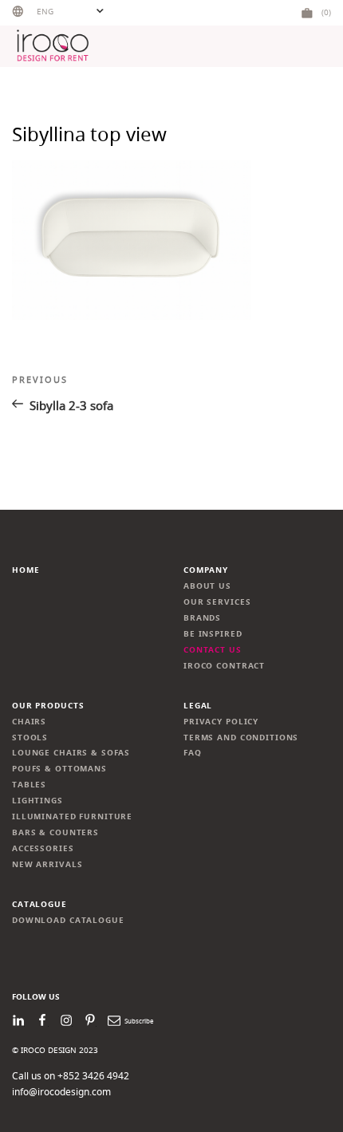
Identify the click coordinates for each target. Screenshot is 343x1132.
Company (205, 570)
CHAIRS (29, 721)
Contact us (212, 650)
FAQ (192, 752)
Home (25, 570)
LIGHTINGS (37, 800)
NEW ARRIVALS (47, 864)
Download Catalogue (68, 920)
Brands (202, 618)
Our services (216, 602)
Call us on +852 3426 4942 (70, 1076)
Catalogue (39, 904)
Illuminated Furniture (72, 816)
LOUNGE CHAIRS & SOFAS (71, 752)
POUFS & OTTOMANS (59, 768)
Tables (29, 784)
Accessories (43, 848)
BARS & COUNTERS (55, 832)
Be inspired (212, 634)
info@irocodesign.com (61, 1091)
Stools (30, 737)
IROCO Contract (224, 666)
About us (207, 586)
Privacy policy (220, 721)
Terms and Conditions (240, 737)
